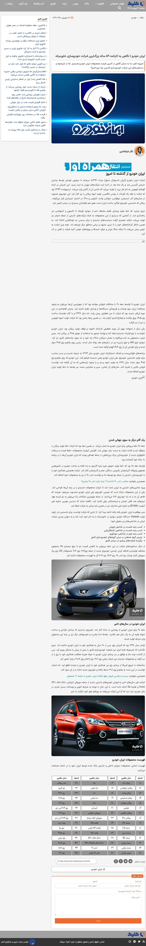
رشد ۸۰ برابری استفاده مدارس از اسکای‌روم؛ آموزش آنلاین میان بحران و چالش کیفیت (27, 108)
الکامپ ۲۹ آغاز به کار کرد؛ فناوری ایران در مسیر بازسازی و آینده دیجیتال (24, 50)
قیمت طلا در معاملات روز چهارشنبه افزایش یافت (26, 116)
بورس (75, 3)
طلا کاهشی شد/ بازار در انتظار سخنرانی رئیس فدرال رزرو (25, 81)
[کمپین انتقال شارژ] (98, 167)
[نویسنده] (139, 152)
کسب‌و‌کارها (39, 3)
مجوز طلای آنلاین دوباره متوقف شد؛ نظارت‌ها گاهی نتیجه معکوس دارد (25, 124)
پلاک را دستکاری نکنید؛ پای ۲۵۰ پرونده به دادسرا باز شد (26, 131)
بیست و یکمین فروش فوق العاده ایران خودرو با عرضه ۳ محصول (97, 676)
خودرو (53, 3)
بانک (87, 3)
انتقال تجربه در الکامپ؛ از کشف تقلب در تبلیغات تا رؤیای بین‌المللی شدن (27, 35)
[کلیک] (136, 3)
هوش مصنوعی (117, 3)
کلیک (68, 942)
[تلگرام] (130, 861)
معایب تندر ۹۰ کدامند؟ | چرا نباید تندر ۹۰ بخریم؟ (104, 481)
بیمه (64, 3)
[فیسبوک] (121, 861)
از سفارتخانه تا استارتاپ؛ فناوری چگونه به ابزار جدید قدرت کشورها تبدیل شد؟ (25, 58)
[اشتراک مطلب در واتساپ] (116, 861)
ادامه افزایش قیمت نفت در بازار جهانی (28, 102)
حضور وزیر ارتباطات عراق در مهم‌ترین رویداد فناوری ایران (25, 42)
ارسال (98, 920)
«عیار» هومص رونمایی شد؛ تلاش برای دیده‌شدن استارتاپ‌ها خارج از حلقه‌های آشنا (26, 96)
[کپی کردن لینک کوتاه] (75, 861)
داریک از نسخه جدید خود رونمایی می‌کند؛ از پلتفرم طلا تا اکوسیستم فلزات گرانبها (25, 88)
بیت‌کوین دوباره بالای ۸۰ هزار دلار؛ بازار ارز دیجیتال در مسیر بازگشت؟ (26, 65)
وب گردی (23, 3)
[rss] (144, 942)
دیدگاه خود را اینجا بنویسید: (129, 891)
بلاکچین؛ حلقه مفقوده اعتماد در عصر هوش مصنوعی (25, 27)
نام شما (138, 881)
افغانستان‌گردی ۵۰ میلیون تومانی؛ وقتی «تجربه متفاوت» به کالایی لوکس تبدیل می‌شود (25, 73)
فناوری (100, 3)
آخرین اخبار (42, 19)
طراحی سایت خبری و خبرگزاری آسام (14, 942)
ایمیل (95, 881)
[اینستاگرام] (130, 942)
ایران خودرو (97, 869)
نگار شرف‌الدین (126, 151)
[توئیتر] (125, 861)
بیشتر (9, 3)
